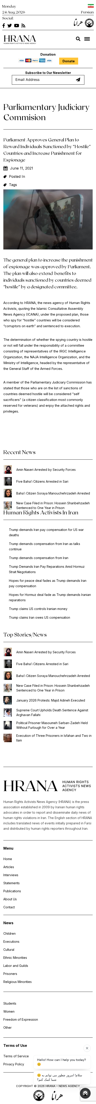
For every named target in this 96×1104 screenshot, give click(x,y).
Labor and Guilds (15, 966)
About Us (10, 899)
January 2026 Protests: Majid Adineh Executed (50, 700)
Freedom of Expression (20, 1019)
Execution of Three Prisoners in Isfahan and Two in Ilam (54, 738)
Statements (11, 883)
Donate (69, 61)
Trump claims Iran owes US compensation (39, 617)
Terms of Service (16, 1056)
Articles (8, 867)
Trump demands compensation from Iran (38, 558)
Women (9, 1011)
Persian (87, 12)
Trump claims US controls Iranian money (38, 609)
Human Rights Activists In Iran (40, 512)
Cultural (8, 949)
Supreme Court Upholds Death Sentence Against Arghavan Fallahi (52, 712)
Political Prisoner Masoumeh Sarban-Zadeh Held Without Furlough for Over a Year (52, 725)
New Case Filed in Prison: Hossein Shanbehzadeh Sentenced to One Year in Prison (53, 505)
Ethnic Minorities (15, 957)
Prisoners (10, 974)
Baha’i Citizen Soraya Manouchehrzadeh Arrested (53, 493)
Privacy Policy (13, 1064)
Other (7, 1027)
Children (9, 933)
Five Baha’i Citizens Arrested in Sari (42, 481)
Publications (12, 891)
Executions (11, 941)
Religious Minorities (17, 982)
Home (7, 859)
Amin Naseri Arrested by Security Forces (46, 469)
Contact (9, 907)
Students (9, 1003)
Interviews (10, 875)
